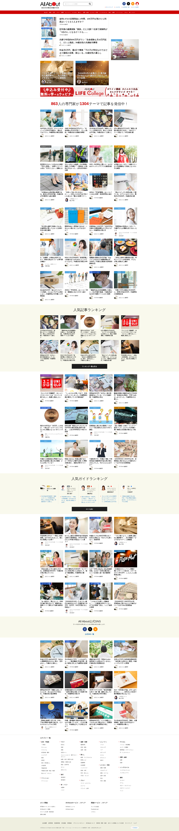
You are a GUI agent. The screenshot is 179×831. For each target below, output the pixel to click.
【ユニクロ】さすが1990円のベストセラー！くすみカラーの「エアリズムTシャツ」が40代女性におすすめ (109, 499)
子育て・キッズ (84, 775)
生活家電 (83, 765)
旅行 (110, 12)
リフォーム (44, 750)
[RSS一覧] (132, 3)
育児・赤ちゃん (84, 773)
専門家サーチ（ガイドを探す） (48, 806)
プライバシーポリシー (78, 823)
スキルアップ (103, 770)
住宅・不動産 (45, 742)
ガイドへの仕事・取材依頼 (47, 811)
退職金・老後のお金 (66, 762)
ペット (121, 790)
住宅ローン (64, 752)
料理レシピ (83, 760)
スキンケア (103, 747)
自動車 (62, 787)
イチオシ (93, 811)
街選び (43, 760)
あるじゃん (64, 769)
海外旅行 (63, 777)
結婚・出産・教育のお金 (67, 759)
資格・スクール (104, 773)
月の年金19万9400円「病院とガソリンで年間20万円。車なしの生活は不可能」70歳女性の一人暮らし (48, 499)
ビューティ (68, 12)
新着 (50, 12)
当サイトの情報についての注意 (116, 823)
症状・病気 (83, 747)
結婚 (121, 762)
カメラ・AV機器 (124, 747)
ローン (62, 767)
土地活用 (43, 765)
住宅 (54, 12)
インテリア (44, 755)
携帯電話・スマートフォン (126, 750)
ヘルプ (135, 823)
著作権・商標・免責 (101, 823)
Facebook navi (95, 809)
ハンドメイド (84, 767)
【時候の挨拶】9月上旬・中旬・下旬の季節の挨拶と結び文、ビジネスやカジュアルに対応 (129, 499)
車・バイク (132, 12)
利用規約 (69, 823)
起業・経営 (103, 775)
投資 (62, 747)
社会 (101, 778)
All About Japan (70, 809)
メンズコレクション (125, 770)
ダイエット (103, 757)
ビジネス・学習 (94, 12)
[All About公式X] (128, 3)
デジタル (74, 12)
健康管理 (83, 744)
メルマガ (117, 7)
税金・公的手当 (65, 764)
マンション (44, 747)
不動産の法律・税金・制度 (48, 770)
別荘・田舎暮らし (45, 763)
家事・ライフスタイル (86, 757)
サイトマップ (109, 7)
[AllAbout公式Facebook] (124, 3)
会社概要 (44, 823)
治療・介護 (83, 750)
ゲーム (121, 783)
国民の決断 (43, 814)
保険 (62, 750)
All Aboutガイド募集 (45, 809)
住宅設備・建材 (45, 752)
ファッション (119, 12)
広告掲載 (63, 823)
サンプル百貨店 (95, 806)
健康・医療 (84, 742)
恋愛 (121, 760)
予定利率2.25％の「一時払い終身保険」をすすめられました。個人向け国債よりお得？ (68, 499)
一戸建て (43, 744)
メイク (102, 744)
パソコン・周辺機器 (125, 744)
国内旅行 (63, 780)
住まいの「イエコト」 (46, 773)
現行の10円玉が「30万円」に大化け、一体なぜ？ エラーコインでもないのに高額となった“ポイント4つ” (89, 499)
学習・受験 (103, 781)
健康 (62, 12)
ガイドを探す (135, 7)
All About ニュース (70, 806)
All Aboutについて (90, 823)
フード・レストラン (86, 783)
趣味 (113, 12)
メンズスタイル (103, 12)
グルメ (126, 12)
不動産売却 (44, 768)
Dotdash (135, 827)
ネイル (102, 755)
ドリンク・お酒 (84, 788)
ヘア (101, 750)
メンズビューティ (124, 772)
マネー (58, 12)
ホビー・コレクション (125, 785)
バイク (62, 790)
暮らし (79, 12)
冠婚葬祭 (83, 762)
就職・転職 (103, 767)
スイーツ (83, 785)
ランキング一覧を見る (89, 366)
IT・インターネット (125, 752)
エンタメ (122, 780)
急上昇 (46, 12)
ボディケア (103, 752)
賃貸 (42, 757)
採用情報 (50, 823)
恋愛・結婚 (86, 12)
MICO (101, 760)
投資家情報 (57, 823)
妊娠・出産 (83, 770)
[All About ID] (137, 4)
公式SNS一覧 (126, 7)
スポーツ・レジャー (125, 788)
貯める (62, 744)
